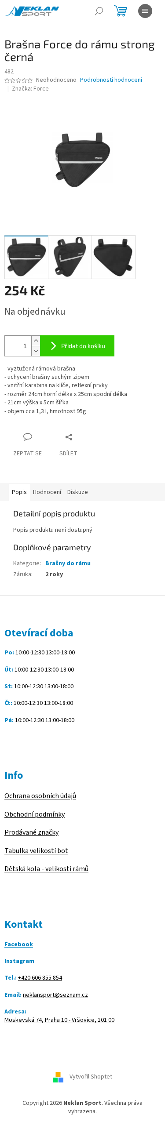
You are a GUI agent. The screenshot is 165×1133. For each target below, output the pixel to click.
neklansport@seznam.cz (55, 995)
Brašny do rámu (68, 563)
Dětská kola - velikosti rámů (46, 869)
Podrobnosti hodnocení (111, 80)
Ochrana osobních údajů (40, 796)
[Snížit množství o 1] (35, 351)
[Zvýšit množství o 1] (35, 341)
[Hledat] (99, 11)
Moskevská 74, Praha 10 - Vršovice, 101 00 (59, 1020)
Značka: (30, 88)
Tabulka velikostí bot (36, 851)
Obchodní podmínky (34, 814)
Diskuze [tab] (77, 492)
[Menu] (145, 11)
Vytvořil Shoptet (91, 1076)
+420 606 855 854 (40, 978)
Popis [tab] (19, 492)
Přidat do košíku (83, 345)
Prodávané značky (31, 832)
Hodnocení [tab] (47, 492)
